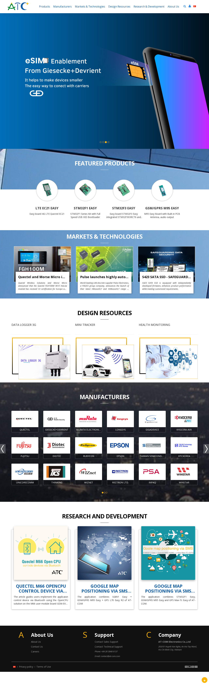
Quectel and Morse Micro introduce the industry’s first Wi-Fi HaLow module (42, 277)
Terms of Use (43, 666)
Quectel (25, 429)
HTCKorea (184, 456)
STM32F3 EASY (123, 208)
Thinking (56, 482)
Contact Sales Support (106, 641)
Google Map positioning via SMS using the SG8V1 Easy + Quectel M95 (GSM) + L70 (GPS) (105, 588)
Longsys (120, 429)
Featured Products (105, 163)
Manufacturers (104, 397)
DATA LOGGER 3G (23, 325)
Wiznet (88, 482)
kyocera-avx (184, 429)
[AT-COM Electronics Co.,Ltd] (18, 4)
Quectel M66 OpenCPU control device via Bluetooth (41, 588)
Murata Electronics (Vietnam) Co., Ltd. (89, 429)
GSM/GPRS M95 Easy (162, 208)
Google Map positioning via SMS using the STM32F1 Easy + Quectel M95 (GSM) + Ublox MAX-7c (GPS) (168, 588)
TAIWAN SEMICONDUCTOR (153, 456)
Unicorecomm (25, 482)
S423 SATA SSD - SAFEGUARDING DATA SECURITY (166, 277)
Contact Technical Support (109, 646)
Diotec (57, 456)
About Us (36, 641)
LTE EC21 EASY (46, 208)
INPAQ (152, 482)
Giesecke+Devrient (56, 429)
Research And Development (104, 516)
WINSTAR (184, 482)
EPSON (120, 456)
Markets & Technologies (104, 236)
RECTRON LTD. (120, 482)
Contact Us (37, 646)
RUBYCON (88, 456)
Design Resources (104, 313)
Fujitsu (25, 456)
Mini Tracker (85, 325)
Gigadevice (152, 429)
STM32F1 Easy (85, 208)
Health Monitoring (154, 325)
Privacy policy (26, 666)
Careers (35, 651)
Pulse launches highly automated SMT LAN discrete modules (104, 277)
